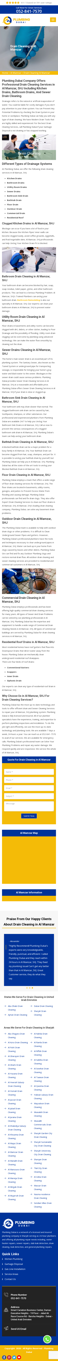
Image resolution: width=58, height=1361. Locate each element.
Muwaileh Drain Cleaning (41, 1114)
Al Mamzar (15, 72)
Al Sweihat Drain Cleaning (41, 1070)
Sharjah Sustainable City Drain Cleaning (43, 1144)
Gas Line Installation (15, 1269)
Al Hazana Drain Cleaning (15, 1075)
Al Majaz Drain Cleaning (14, 1145)
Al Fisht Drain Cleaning (14, 1049)
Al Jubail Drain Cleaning (14, 1110)
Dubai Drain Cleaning (43, 1006)
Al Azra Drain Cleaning (18, 1042)
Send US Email (18, 1328)
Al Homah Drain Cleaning (15, 1093)
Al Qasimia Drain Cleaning (41, 1088)
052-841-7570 (29, 11)
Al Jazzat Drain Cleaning (14, 1101)
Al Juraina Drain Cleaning (15, 1119)
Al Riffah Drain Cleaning (40, 1053)
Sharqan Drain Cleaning (40, 1161)
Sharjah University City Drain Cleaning (42, 1152)
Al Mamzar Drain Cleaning (15, 1154)
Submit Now (29, 816)
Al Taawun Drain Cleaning (41, 1079)
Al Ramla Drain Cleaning (40, 1044)
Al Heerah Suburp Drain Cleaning (16, 1084)
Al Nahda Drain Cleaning (40, 1035)
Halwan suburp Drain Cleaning (43, 1096)
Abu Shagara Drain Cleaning (16, 1035)
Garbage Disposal (14, 1264)
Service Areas (11, 1274)
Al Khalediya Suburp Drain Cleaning (17, 1128)
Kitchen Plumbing (14, 1258)
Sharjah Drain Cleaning (40, 1013)
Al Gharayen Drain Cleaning (16, 1058)
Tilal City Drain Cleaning (40, 1170)
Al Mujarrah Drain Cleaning (16, 1197)
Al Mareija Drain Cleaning (15, 1180)
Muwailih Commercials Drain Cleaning (42, 1124)
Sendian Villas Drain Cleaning (43, 1205)
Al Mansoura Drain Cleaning (16, 1171)
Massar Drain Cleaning (40, 1187)
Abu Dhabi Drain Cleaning (15, 1008)
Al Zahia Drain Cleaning (40, 1178)
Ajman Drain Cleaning (17, 1014)
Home (5, 72)
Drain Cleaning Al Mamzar (36, 72)
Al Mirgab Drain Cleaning (15, 1189)
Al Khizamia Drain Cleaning (16, 1136)
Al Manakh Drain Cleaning (15, 1162)
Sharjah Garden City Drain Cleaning (43, 1135)
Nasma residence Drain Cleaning (42, 1196)
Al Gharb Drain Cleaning (14, 1066)
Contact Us (10, 1279)
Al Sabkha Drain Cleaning (41, 1061)
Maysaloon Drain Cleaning (41, 1105)
